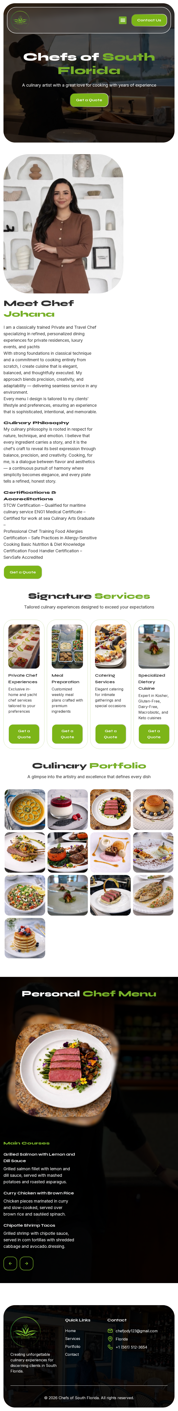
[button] (123, 20)
